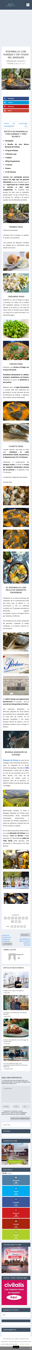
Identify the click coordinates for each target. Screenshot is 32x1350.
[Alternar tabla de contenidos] (25, 126)
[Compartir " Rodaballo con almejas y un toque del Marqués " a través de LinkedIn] (23, 918)
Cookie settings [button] (24, 1344)
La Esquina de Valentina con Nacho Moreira (15, 1013)
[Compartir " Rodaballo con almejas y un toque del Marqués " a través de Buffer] (26, 918)
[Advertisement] (16, 26)
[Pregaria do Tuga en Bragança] (16, 979)
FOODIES (10, 63)
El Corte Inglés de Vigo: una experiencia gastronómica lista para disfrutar (15, 1065)
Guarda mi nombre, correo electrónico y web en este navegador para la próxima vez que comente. (14, 1112)
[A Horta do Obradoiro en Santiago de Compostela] (16, 1028)
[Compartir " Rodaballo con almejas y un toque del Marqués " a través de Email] (16, 921)
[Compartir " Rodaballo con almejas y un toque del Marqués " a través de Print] (19, 921)
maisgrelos (21, 61)
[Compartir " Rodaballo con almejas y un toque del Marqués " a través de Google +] (12, 918)
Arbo (27, 768)
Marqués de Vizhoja (10, 760)
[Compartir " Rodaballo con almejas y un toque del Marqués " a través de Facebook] (5, 918)
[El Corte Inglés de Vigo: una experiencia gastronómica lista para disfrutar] (16, 1053)
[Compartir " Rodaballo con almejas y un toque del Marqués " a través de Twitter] (9, 918)
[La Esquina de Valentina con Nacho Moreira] (16, 1002)
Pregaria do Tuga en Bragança (13, 990)
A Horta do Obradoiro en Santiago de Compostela (15, 1040)
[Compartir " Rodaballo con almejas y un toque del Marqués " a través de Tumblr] (16, 918)
